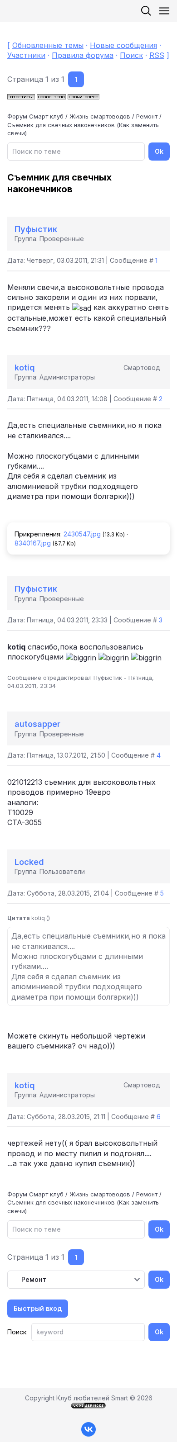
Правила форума (82, 55)
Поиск (131, 55)
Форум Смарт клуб (35, 116)
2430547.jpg (82, 534)
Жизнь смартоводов (99, 116)
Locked (29, 862)
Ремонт (146, 116)
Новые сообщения (123, 45)
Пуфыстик (36, 229)
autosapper (37, 724)
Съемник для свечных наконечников (61, 124)
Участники (26, 55)
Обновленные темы (48, 45)
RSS (156, 55)
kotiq (25, 367)
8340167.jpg (33, 543)
